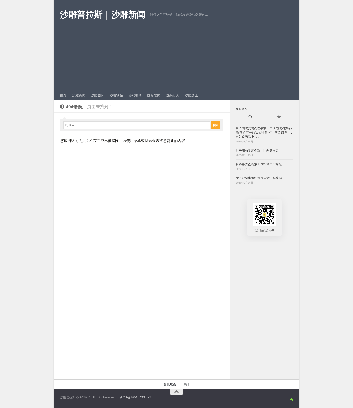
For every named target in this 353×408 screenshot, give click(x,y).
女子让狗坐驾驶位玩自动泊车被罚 (259, 178)
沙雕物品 (116, 95)
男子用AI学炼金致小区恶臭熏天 (257, 150)
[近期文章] (250, 117)
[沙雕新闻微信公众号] (291, 399)
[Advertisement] (176, 59)
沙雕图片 (97, 95)
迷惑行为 (172, 95)
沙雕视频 (135, 95)
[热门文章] (278, 117)
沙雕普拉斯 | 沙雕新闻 (102, 14)
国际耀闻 (153, 95)
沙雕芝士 (191, 95)
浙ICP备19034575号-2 (135, 397)
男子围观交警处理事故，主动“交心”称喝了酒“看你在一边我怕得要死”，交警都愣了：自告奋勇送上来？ (264, 132)
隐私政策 (169, 384)
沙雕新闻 (78, 95)
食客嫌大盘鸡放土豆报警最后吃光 (259, 164)
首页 (63, 95)
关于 (186, 384)
